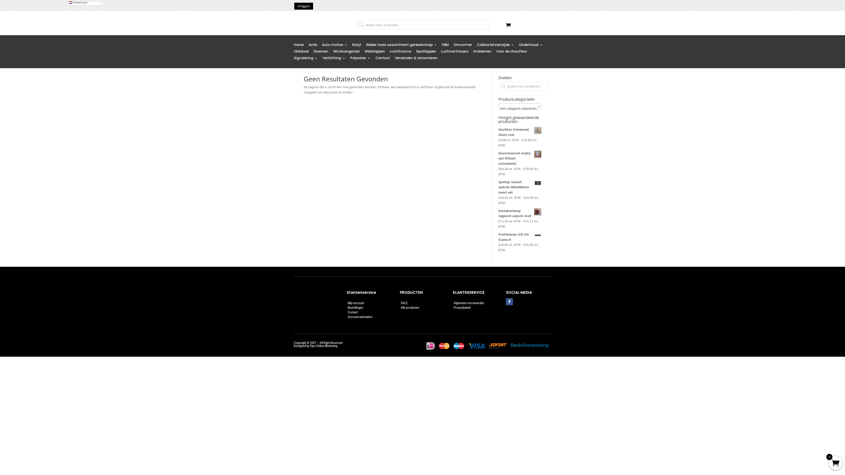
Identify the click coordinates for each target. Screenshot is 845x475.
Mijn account (356, 303)
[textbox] (520, 108)
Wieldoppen (375, 52)
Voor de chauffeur (511, 52)
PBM (445, 45)
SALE (404, 303)
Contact (382, 58)
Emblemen (482, 52)
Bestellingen (355, 308)
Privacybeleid (462, 308)
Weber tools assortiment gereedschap (399, 45)
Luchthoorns (400, 52)
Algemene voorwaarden (469, 303)
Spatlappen (426, 52)
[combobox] (519, 107)
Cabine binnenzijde (493, 45)
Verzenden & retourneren (416, 58)
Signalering (303, 58)
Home (299, 45)
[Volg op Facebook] (509, 301)
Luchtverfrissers (454, 52)
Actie (313, 45)
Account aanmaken (360, 317)
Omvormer (463, 45)
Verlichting (332, 58)
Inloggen (303, 6)
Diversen (321, 52)
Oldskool (301, 52)
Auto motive (332, 45)
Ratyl (356, 45)
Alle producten (410, 308)
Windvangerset (346, 52)
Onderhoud (528, 45)
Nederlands (80, 2)
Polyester (358, 58)
